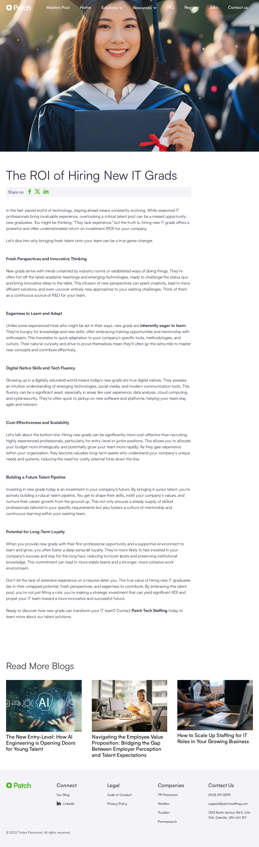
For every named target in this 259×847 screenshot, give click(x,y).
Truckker (164, 812)
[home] (23, 8)
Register (191, 7)
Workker (163, 804)
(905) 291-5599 (219, 795)
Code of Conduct (119, 795)
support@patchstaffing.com (228, 804)
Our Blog (63, 795)
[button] (112, 7)
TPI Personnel (168, 795)
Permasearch (167, 821)
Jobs (213, 7)
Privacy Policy (117, 804)
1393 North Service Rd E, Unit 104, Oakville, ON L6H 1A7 (229, 814)
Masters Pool (58, 7)
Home (85, 7)
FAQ (170, 7)
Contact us (238, 7)
